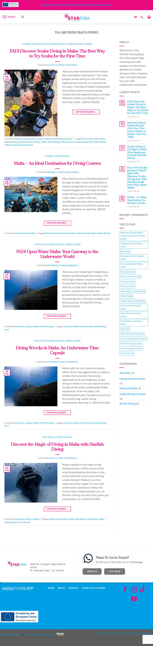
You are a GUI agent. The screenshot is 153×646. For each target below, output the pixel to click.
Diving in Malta (57, 44)
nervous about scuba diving (130, 307)
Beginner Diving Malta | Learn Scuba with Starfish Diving (132, 236)
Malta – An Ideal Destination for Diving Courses (57, 163)
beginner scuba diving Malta (131, 245)
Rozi (6, 330)
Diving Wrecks (86, 326)
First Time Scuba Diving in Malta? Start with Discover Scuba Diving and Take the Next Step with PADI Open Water (137, 177)
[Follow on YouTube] (149, 5)
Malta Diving (54, 142)
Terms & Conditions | (106, 633)
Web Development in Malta (40, 634)
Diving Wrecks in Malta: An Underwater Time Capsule (57, 351)
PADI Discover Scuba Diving (74, 142)
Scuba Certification (137, 339)
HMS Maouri (81, 519)
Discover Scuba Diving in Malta (132, 257)
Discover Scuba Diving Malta (131, 265)
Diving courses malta (34, 44)
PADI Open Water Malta (132, 334)
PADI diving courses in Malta (131, 322)
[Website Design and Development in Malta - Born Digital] (60, 636)
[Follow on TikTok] (146, 5)
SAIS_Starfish (72, 172)
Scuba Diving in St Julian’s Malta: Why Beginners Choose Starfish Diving (137, 152)
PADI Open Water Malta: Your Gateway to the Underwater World (57, 254)
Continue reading (86, 112)
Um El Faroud (23, 522)
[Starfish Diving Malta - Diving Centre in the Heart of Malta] (76, 17)
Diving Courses (53, 233)
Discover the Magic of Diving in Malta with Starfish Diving (57, 447)
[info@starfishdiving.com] (135, 17)
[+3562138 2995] (142, 17)
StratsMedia (71, 65)
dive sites (40, 244)
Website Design (11, 634)
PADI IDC (124, 329)
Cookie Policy (143, 633)
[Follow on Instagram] (143, 5)
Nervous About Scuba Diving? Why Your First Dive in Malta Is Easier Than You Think (136, 129)
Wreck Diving (73, 244)
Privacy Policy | (126, 633)
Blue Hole (54, 519)
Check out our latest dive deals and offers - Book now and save (76, 5)
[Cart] (149, 17)
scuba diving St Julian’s (22, 145)
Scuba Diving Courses (79, 44)
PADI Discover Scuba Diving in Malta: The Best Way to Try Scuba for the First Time (57, 54)
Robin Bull (73, 265)
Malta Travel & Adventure (132, 301)
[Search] (22, 17)
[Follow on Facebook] (141, 5)
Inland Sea (93, 519)
